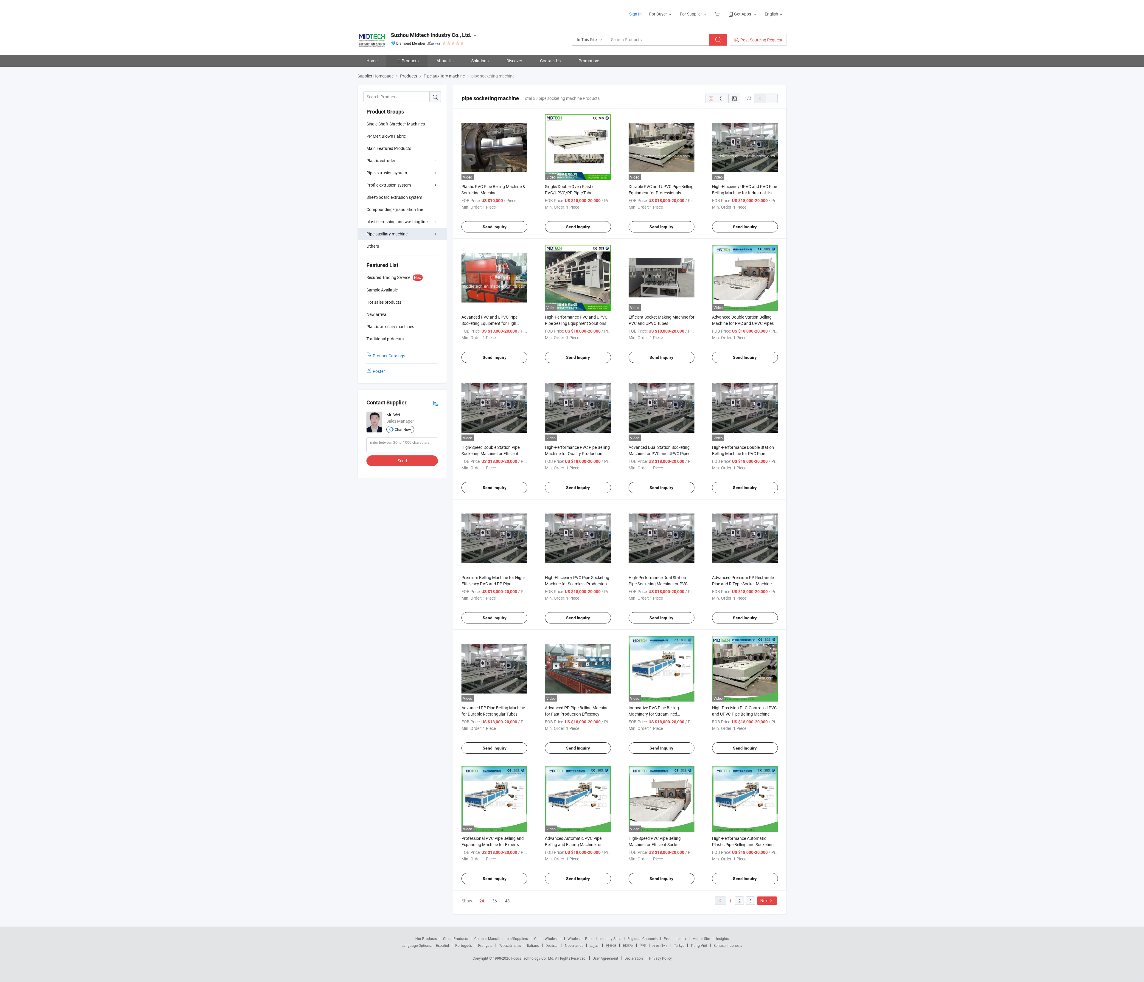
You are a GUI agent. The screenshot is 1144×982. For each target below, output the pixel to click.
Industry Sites (610, 938)
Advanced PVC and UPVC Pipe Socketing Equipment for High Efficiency (489, 323)
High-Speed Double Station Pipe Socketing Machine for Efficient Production (490, 453)
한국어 (611, 945)
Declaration (633, 958)
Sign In (635, 14)
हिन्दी (643, 945)
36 (494, 901)
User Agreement (605, 958)
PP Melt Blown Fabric (386, 136)
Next (764, 900)
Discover (514, 60)
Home (371, 60)
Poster (379, 371)
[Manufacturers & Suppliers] (396, 12)
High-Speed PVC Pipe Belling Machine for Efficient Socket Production (655, 844)
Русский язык (509, 945)
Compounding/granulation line (394, 209)
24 (481, 901)
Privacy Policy (660, 958)
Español (442, 945)
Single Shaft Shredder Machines (395, 124)
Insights (722, 938)
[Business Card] (435, 403)
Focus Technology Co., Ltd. (533, 958)
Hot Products (426, 938)
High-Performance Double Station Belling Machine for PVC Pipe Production (743, 453)
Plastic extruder (380, 160)
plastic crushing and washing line (397, 221)
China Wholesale (547, 938)
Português (463, 945)
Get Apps (742, 14)
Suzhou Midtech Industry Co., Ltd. (431, 35)
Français (485, 945)
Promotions (589, 60)
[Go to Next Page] (771, 98)
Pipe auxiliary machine (387, 234)
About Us (444, 60)
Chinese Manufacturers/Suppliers (501, 938)
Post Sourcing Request (761, 40)
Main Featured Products (388, 148)
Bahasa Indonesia (728, 945)
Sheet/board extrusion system (394, 197)
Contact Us (550, 60)
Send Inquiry (494, 226)
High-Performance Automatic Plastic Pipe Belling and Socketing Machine (743, 844)
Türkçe (679, 945)
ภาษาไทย (660, 945)
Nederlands (574, 945)
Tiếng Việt (699, 945)
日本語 (628, 945)
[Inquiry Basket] (718, 14)
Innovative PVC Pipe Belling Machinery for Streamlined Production (654, 714)
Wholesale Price (580, 938)
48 (507, 901)
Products (410, 60)
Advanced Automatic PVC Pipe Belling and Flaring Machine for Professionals (573, 844)
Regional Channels (642, 938)
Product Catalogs (389, 356)
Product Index (675, 938)
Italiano (533, 945)
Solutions (480, 60)
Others (372, 246)
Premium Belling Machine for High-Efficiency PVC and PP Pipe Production (493, 584)
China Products (455, 938)
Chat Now (403, 429)
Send (402, 460)
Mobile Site (701, 938)
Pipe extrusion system (386, 173)
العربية (594, 945)
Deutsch (552, 945)
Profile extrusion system (388, 185)
